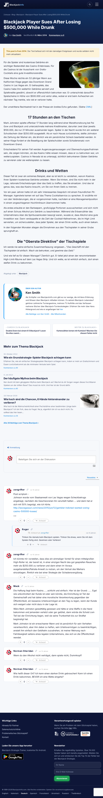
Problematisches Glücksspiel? (15, 733)
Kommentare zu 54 (11, 416)
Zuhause (7, 15)
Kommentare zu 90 (11, 368)
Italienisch (15, 793)
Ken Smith (16, 35)
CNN (88, 106)
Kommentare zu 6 (56, 35)
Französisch (44, 793)
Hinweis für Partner (10, 725)
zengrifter (19, 489)
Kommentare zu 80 (11, 388)
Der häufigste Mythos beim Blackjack (26, 378)
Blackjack (20, 15)
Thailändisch (76, 793)
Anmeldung (14, 447)
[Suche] (89, 4)
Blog (13, 15)
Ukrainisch (55, 793)
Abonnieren (61, 778)
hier (61, 309)
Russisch (65, 793)
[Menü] (96, 4)
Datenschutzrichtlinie (11, 729)
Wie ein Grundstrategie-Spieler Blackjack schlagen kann (37, 357)
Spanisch (33, 793)
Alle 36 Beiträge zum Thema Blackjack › (21, 423)
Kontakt (5, 737)
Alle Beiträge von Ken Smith (37, 314)
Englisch (5, 793)
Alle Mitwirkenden (58, 314)
